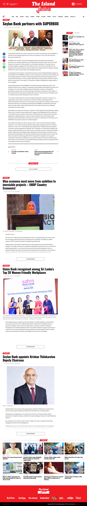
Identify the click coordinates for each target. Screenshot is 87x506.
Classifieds (60, 16)
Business (32, 16)
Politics (54, 16)
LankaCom (77, 504)
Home (13, 16)
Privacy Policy (6, 504)
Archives (66, 16)
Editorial (43, 16)
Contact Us (72, 16)
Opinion (37, 16)
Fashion (49, 16)
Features (22, 16)
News (17, 16)
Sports (27, 16)
